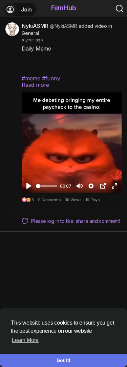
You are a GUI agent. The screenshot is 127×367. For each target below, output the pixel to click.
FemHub (63, 8)
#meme (31, 78)
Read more (35, 84)
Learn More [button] (25, 340)
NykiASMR (35, 25)
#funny (51, 78)
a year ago (32, 39)
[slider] (46, 186)
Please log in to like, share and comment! (75, 221)
